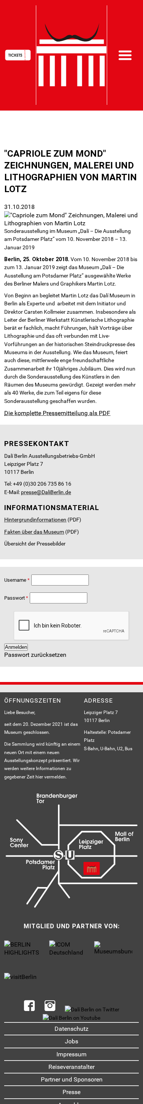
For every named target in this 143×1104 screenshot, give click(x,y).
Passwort (14, 598)
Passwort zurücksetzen (35, 654)
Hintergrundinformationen (35, 520)
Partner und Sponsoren (72, 1079)
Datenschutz (71, 1028)
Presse (71, 1092)
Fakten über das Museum (34, 532)
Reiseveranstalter (71, 1066)
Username (15, 580)
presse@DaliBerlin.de (46, 492)
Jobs (71, 1041)
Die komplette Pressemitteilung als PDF (57, 413)
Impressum (71, 1054)
